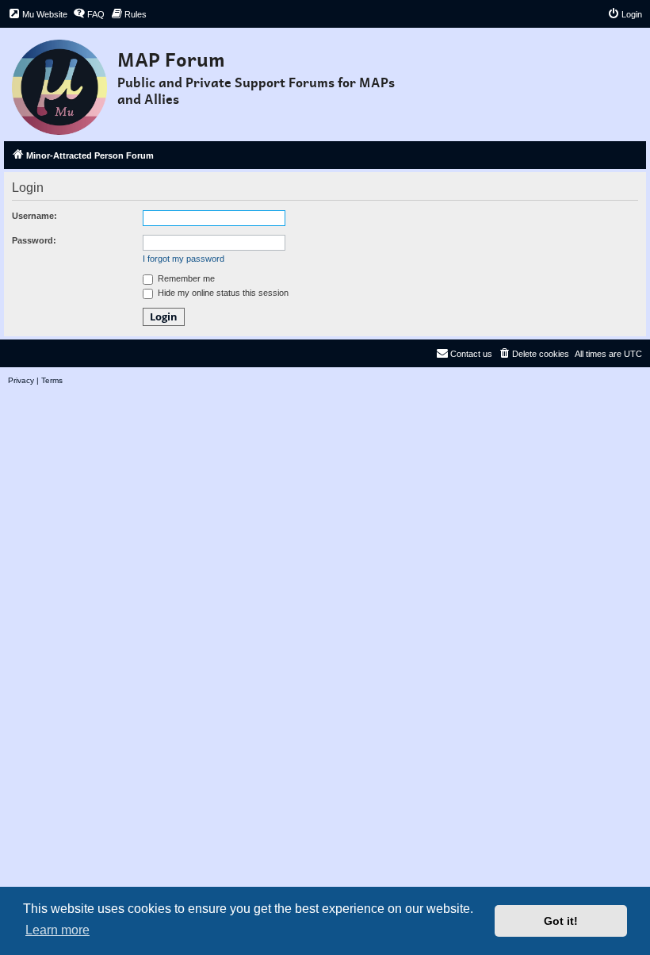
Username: (34, 216)
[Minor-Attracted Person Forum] (60, 82)
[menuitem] (37, 14)
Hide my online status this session (222, 292)
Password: (34, 240)
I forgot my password (183, 258)
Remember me (185, 278)
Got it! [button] (561, 921)
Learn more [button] (57, 930)
